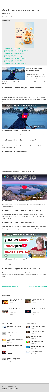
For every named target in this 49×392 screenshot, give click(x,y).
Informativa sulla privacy (13, 388)
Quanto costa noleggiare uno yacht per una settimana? (16, 50)
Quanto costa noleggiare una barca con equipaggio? (15, 63)
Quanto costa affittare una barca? (11, 61)
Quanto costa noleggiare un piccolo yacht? (13, 60)
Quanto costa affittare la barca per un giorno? (14, 53)
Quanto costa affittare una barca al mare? (13, 51)
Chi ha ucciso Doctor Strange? (37, 331)
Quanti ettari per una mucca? (37, 336)
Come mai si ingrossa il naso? (37, 341)
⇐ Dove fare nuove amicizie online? (10, 286)
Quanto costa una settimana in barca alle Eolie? (14, 56)
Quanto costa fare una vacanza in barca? (13, 48)
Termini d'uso (4, 388)
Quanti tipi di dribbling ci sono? (38, 346)
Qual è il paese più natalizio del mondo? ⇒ (37, 286)
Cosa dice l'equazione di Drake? (38, 326)
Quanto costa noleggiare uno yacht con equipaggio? (15, 58)
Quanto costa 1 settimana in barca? (12, 55)
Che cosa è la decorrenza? (36, 351)
